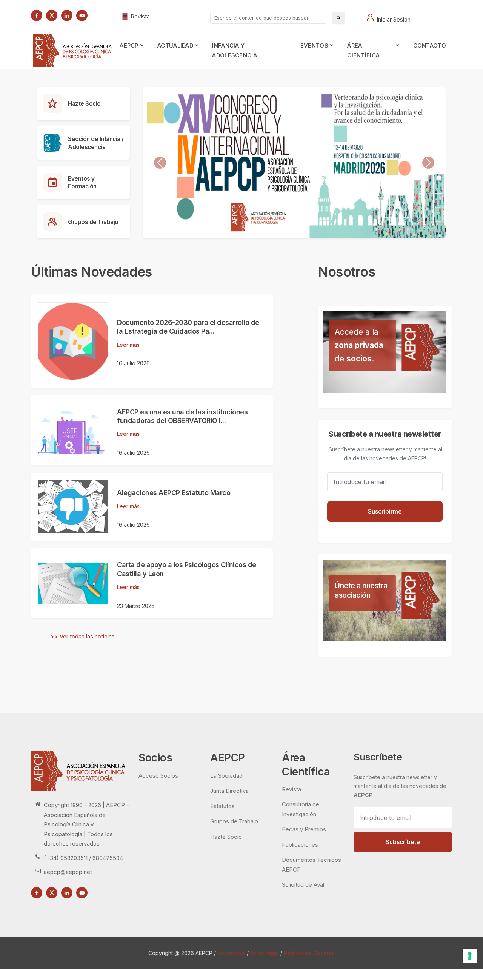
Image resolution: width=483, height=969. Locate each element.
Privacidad (231, 953)
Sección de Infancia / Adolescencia (96, 143)
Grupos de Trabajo (93, 222)
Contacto (429, 45)
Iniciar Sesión (394, 19)
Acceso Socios (158, 775)
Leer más (128, 344)
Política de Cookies (309, 953)
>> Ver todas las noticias (83, 636)
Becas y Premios (304, 829)
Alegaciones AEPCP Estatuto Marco (173, 493)
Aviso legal (264, 953)
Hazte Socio (84, 103)
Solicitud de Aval (303, 884)
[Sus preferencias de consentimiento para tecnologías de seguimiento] (470, 956)
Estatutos (222, 806)
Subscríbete (403, 842)
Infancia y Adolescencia (234, 50)
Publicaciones (300, 844)
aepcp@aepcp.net (68, 871)
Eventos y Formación (82, 182)
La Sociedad (226, 775)
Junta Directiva (229, 790)
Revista (140, 16)
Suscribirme (385, 511)
